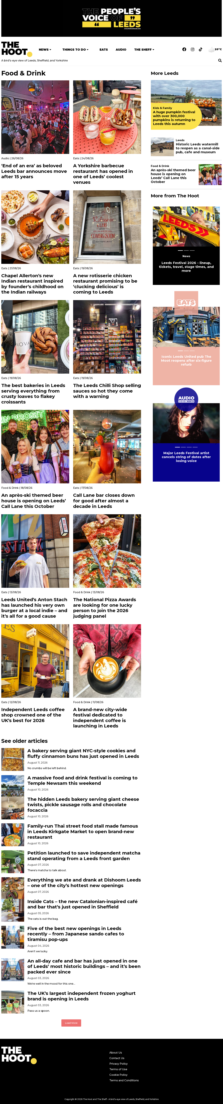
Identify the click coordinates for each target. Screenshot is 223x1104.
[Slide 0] (180, 250)
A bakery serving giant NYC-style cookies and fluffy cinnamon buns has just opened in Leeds (83, 753)
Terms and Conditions (124, 1080)
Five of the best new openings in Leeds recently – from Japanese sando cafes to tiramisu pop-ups (75, 934)
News (44, 49)
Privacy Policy (118, 1063)
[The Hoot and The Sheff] (16, 49)
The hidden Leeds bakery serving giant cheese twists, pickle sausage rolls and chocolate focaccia (83, 805)
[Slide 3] (195, 447)
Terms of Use (118, 1069)
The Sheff (143, 49)
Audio (121, 49)
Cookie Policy (118, 1074)
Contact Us (116, 1058)
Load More (71, 1023)
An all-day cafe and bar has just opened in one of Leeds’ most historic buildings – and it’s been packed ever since (84, 966)
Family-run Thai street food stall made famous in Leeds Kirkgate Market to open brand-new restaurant (82, 831)
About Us (115, 1052)
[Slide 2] (192, 250)
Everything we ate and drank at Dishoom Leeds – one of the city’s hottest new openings (84, 882)
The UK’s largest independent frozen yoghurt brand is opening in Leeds (81, 996)
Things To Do (74, 49)
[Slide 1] (186, 250)
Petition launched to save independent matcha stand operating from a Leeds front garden (83, 855)
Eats (104, 49)
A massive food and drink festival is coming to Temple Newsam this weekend (82, 780)
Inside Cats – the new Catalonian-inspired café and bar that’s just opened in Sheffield (82, 904)
